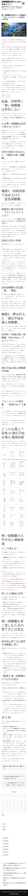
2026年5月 (5, 838)
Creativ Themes (15, 893)
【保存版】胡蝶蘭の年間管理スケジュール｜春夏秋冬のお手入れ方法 (13, 777)
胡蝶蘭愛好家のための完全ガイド (11, 2)
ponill (6, 766)
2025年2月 (5, 846)
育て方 (4, 826)
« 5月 (2, 815)
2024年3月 (5, 854)
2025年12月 (6, 840)
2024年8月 (5, 849)
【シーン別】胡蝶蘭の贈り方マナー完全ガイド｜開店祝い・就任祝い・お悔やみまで (14, 784)
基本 (4, 823)
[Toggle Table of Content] (7, 96)
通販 (4, 829)
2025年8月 (5, 843)
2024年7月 (5, 852)
